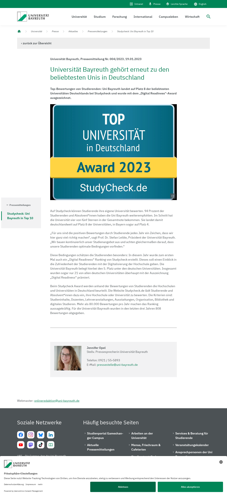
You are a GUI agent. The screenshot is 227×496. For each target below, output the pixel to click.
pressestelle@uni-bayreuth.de (117, 365)
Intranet (138, 3)
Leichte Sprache (179, 3)
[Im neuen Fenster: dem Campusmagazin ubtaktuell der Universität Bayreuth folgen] (50, 444)
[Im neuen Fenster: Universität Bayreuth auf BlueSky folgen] (40, 434)
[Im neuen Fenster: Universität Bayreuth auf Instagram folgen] (30, 434)
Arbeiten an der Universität (142, 435)
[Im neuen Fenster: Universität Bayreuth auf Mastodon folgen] (30, 444)
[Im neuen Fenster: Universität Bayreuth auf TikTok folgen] (40, 444)
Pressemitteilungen (97, 31)
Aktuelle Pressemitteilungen (100, 447)
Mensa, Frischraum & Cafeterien (146, 447)
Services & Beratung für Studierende (191, 435)
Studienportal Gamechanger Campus (105, 435)
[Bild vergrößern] (113, 152)
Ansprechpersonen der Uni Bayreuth (193, 454)
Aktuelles (73, 31)
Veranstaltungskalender (192, 445)
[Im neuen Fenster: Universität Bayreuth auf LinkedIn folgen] (50, 434)
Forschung (119, 17)
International (143, 17)
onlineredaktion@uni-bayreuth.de (56, 401)
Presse (157, 3)
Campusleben (168, 17)
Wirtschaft (192, 17)
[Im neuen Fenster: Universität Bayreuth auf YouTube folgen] (20, 444)
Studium (100, 17)
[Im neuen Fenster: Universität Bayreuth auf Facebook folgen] (20, 434)
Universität (79, 17)
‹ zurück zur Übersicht (36, 43)
